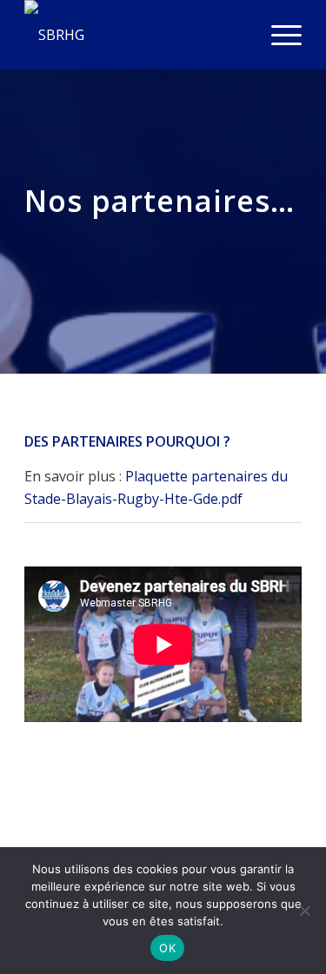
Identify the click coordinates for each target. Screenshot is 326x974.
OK (167, 948)
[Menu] (278, 35)
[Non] (304, 910)
